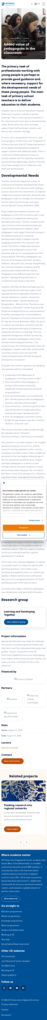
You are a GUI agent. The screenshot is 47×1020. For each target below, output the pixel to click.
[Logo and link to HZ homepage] (8, 4)
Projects (26, 38)
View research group (16, 622)
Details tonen (34, 520)
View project (12, 829)
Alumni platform (8, 975)
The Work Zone (8, 966)
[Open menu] (44, 4)
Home (6, 38)
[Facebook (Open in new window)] (10, 988)
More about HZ (11, 899)
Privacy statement (9, 1004)
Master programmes (10, 916)
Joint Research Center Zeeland (15, 961)
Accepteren (23, 528)
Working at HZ (7, 935)
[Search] (32, 4)
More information (14, 761)
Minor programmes (10, 926)
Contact (4, 1010)
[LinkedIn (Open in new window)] (23, 988)
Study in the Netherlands (12, 930)
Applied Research (15, 38)
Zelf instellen (22, 535)
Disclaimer (6, 1015)
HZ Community (8, 957)
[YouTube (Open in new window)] (17, 988)
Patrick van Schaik (9, 748)
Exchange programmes (12, 921)
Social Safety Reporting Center (15, 944)
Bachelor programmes (11, 912)
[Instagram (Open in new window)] (4, 988)
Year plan (5, 940)
